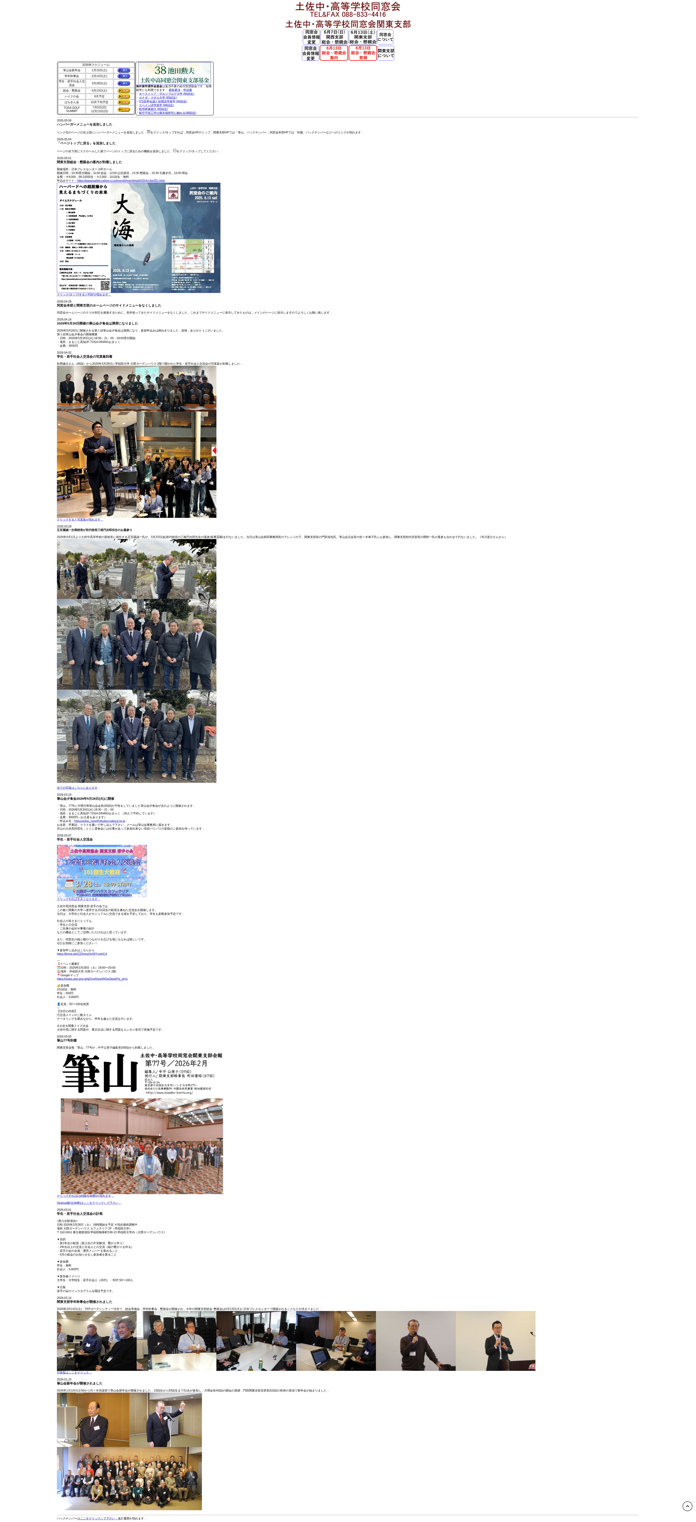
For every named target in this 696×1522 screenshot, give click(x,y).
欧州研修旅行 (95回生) (153, 109)
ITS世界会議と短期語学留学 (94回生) (163, 101)
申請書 (187, 90)
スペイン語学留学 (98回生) (156, 105)
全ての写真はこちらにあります (77, 787)
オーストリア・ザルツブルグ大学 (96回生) (166, 93)
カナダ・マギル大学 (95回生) (158, 97)
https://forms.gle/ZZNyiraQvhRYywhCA (82, 953)
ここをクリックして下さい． (99, 1518)
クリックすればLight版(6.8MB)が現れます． (85, 1195)
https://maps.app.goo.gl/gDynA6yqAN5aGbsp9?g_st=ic (92, 978)
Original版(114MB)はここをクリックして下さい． (89, 1202)
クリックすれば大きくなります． (78, 899)
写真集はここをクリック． (74, 1372)
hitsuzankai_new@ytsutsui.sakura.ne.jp (99, 821)
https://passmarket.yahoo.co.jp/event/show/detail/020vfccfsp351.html (121, 180)
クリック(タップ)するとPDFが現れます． (84, 294)
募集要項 (174, 90)
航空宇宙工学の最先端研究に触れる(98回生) (167, 112)
